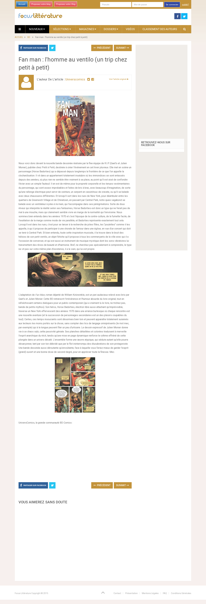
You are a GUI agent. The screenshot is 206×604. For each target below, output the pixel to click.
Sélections (61, 29)
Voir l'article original (118, 79)
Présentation (131, 593)
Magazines (86, 29)
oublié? (185, 4)
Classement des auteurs (160, 29)
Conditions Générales (181, 593)
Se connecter (172, 4)
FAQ (165, 593)
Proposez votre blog (41, 4)
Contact (117, 593)
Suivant (121, 47)
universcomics (75, 79)
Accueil (21, 4)
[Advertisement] (75, 542)
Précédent (103, 47)
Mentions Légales (150, 593)
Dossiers (110, 29)
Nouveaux (36, 29)
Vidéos (130, 29)
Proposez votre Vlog (65, 4)
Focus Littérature (23, 593)
